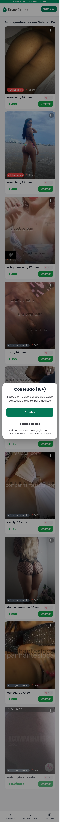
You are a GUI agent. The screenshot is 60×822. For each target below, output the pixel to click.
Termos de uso (30, 424)
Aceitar (30, 412)
